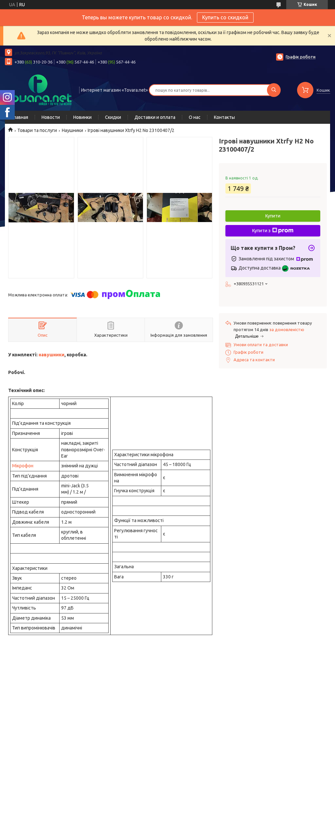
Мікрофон (22, 465)
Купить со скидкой (225, 17)
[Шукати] (274, 90)
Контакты (224, 117)
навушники (51, 354)
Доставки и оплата (154, 117)
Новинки (82, 117)
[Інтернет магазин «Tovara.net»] (39, 89)
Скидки (113, 117)
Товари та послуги (37, 130)
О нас (195, 117)
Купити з (261, 230)
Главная (19, 117)
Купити (272, 215)
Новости (51, 117)
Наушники (72, 130)
